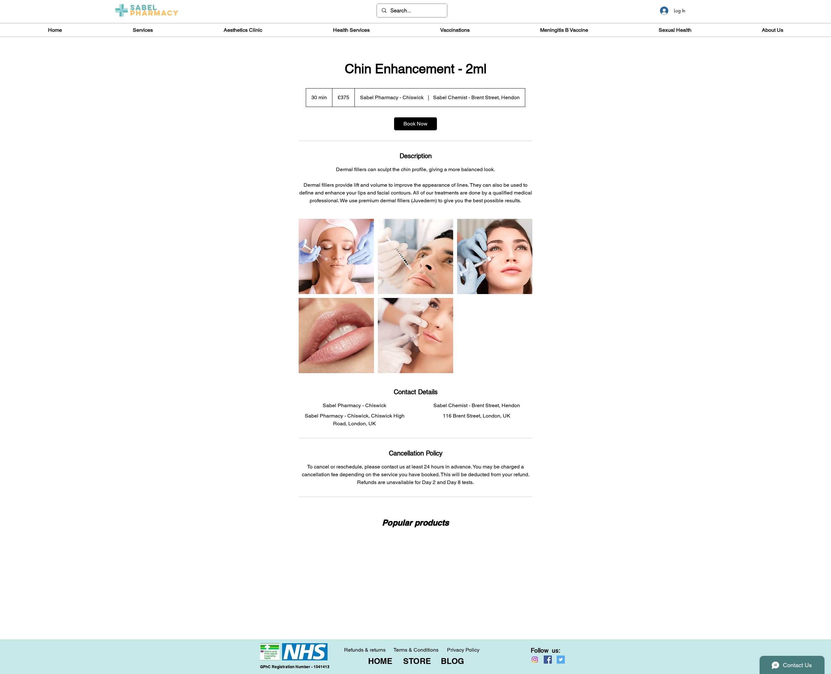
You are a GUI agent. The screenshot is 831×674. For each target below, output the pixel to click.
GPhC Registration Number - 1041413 (294, 666)
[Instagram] (535, 660)
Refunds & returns (365, 650)
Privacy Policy (463, 650)
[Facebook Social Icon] (548, 660)
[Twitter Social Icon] (561, 660)
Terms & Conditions (416, 650)
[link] (415, 123)
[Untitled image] (336, 256)
